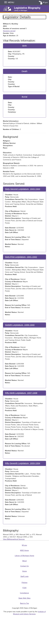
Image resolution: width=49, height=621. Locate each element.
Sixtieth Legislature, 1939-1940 (19, 325)
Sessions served (9, 31)
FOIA (24, 588)
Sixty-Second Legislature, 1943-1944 (22, 189)
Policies (24, 582)
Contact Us (24, 566)
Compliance (24, 593)
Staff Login (24, 576)
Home (24, 571)
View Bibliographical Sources (14, 539)
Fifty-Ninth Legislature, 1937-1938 (21, 393)
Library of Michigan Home (24, 556)
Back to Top (24, 603)
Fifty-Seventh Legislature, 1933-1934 (22, 463)
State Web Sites (24, 598)
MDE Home (24, 550)
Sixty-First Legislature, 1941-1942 (21, 257)
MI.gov (45, 2)
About (24, 561)
